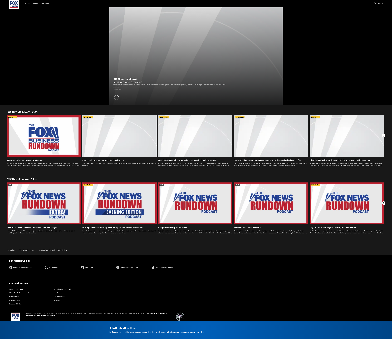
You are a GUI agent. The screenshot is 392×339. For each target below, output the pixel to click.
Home (27, 3)
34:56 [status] (237, 184)
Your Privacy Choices (48, 316)
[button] (375, 3)
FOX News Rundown (124, 79)
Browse (35, 3)
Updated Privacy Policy (32, 316)
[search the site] (375, 3)
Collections (45, 3)
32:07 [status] (161, 184)
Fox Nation (11, 250)
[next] (383, 136)
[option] (44, 142)
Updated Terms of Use (157, 313)
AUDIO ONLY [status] (12, 117)
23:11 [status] (9, 184)
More (118, 87)
